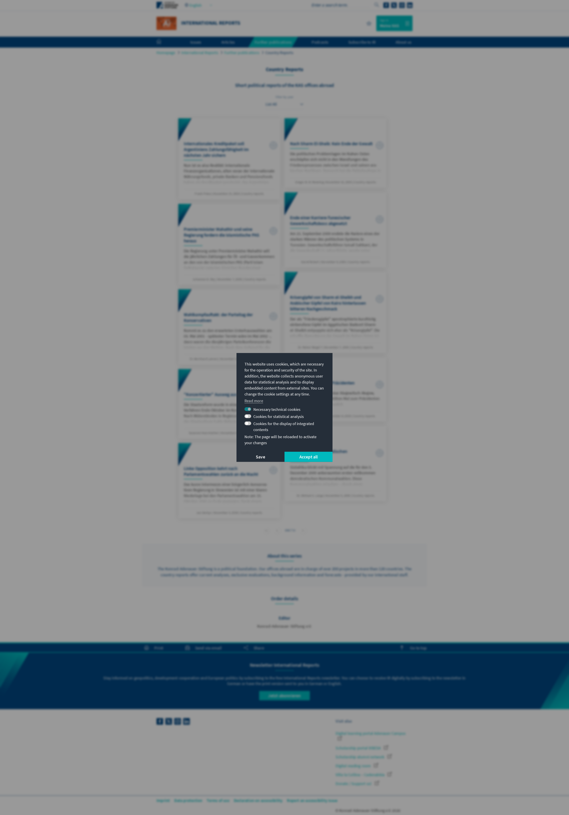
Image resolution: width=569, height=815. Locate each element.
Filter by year (285, 97)
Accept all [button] (308, 457)
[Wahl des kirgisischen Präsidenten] (335, 389)
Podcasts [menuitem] (320, 42)
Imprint (163, 800)
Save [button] (260, 457)
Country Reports (279, 52)
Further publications (241, 52)
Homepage (165, 52)
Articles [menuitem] (228, 42)
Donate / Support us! (354, 783)
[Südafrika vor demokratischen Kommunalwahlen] (335, 463)
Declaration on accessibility (258, 800)
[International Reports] (166, 22)
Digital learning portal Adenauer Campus (371, 733)
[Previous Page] (277, 530)
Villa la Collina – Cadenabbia (360, 774)
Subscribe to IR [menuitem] (362, 42)
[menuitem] (163, 42)
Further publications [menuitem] (273, 42)
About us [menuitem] (403, 42)
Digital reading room (354, 765)
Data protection (188, 800)
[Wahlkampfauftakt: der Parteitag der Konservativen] (229, 327)
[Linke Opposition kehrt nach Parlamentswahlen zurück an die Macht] (229, 480)
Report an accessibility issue (312, 800)
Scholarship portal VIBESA (359, 748)
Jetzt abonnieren (284, 695)
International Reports (199, 52)
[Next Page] (303, 530)
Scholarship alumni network (360, 756)
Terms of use (218, 800)
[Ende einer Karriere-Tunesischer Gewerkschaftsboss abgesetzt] (335, 230)
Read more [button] (253, 400)
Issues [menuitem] (195, 42)
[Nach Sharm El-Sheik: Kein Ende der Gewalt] (335, 153)
